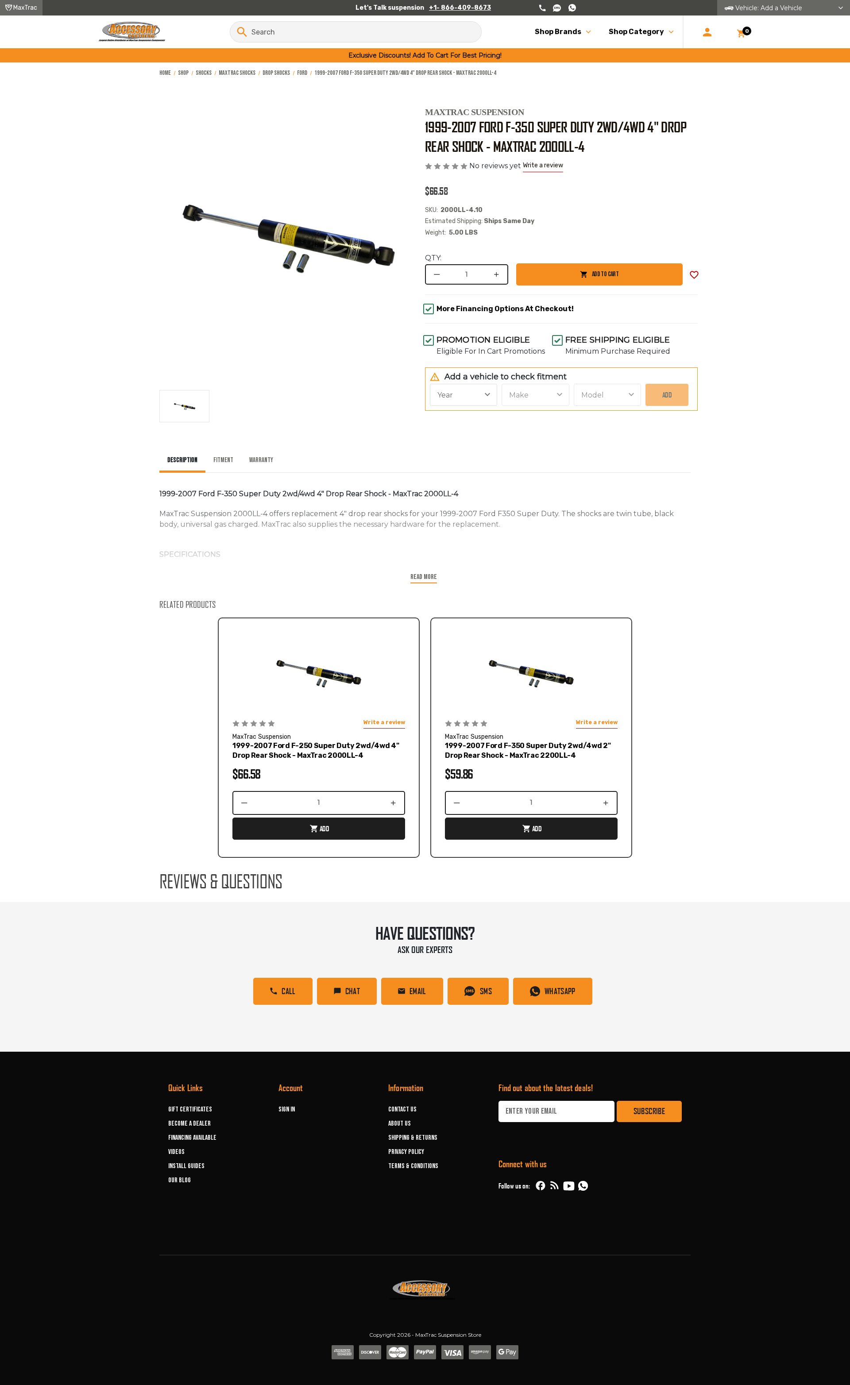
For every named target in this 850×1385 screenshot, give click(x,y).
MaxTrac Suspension (474, 112)
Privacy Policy (406, 1152)
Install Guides (186, 1166)
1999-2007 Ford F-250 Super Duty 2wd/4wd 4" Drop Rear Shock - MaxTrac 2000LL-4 (315, 750)
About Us (399, 1123)
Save (694, 275)
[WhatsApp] (583, 1187)
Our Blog (179, 1180)
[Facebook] (540, 1185)
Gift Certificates (190, 1109)
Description (182, 460)
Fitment (223, 460)
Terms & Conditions (413, 1166)
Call (288, 991)
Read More (423, 577)
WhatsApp (560, 991)
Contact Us (402, 1109)
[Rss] (554, 1185)
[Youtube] (568, 1185)
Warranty (261, 460)
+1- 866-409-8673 (460, 8)
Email (418, 991)
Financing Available (192, 1138)
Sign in (286, 1109)
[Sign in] (707, 31)
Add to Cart (567, 277)
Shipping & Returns (412, 1138)
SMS (486, 991)
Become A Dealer (189, 1123)
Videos (176, 1152)
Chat (352, 991)
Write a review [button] (543, 165)
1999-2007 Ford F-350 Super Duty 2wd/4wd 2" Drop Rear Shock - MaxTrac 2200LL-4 (527, 750)
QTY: (433, 258)
